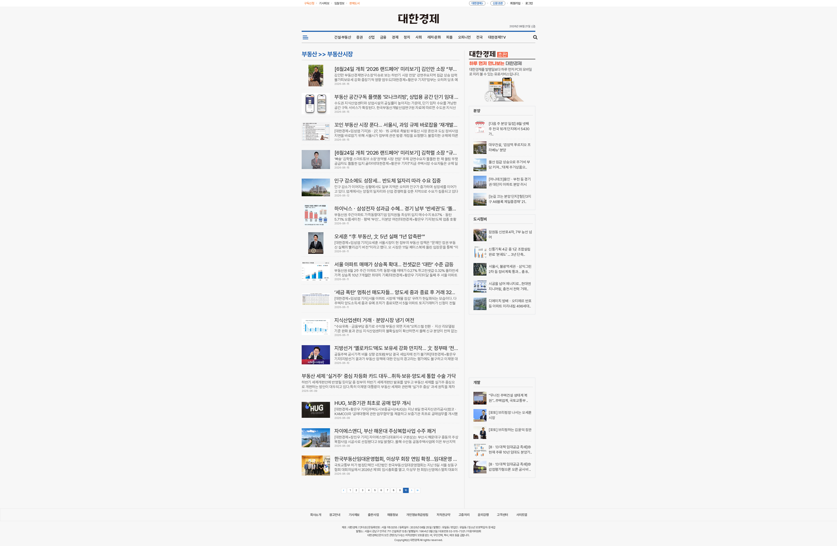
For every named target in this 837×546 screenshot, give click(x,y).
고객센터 (502, 515)
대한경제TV (497, 37)
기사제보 (354, 515)
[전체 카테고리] (305, 37)
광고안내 (334, 515)
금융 (383, 37)
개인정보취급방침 (417, 515)
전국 (479, 37)
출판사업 (373, 515)
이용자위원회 (474, 531)
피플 (449, 37)
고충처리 (464, 515)
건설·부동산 (342, 37)
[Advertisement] (502, 346)
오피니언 (464, 37)
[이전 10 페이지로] (343, 490)
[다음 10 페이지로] (411, 490)
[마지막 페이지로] (417, 490)
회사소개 (315, 515)
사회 (418, 37)
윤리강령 (483, 515)
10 (406, 490)
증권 (359, 37)
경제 (395, 37)
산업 (371, 37)
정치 (407, 37)
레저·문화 (434, 37)
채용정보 (392, 515)
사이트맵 (521, 515)
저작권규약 (443, 515)
